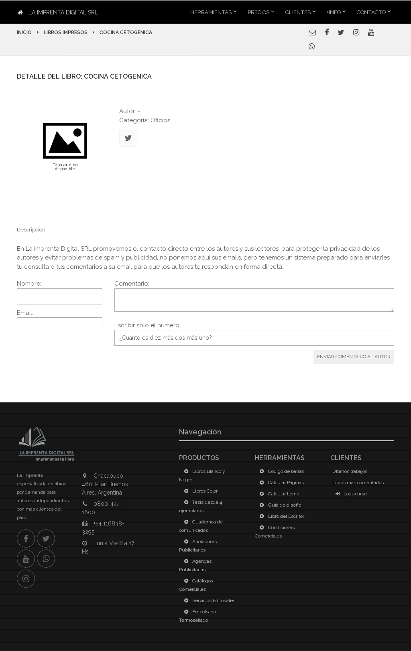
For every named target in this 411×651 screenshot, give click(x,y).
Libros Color (204, 491)
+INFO (334, 12)
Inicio (25, 32)
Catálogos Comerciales (196, 585)
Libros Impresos (66, 32)
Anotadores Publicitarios (198, 546)
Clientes (298, 12)
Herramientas (211, 12)
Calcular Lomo (283, 494)
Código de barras (285, 471)
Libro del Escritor (285, 516)
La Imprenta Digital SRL (62, 12)
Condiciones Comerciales (275, 532)
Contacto (371, 12)
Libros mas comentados (358, 482)
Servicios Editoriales (213, 600)
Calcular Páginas (285, 482)
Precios (258, 12)
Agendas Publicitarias (195, 565)
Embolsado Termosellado (197, 616)
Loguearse (354, 494)
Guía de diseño (284, 505)
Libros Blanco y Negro (202, 475)
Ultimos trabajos (349, 471)
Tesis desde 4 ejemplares (200, 506)
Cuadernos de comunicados (201, 526)
